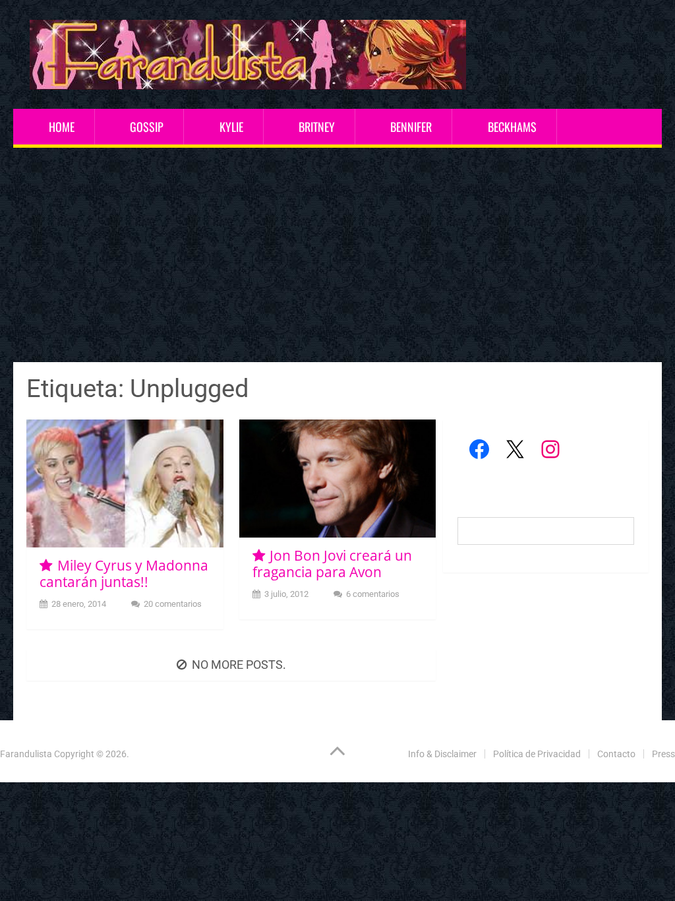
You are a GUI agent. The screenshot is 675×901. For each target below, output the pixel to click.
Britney (317, 126)
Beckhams (512, 126)
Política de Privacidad (537, 754)
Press (663, 754)
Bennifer (411, 126)
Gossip (146, 126)
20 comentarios (173, 604)
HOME (61, 126)
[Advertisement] (338, 256)
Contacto (616, 754)
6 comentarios (372, 594)
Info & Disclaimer (442, 754)
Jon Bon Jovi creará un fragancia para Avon (332, 563)
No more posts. (239, 664)
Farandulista (26, 754)
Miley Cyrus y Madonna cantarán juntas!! (124, 573)
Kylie (231, 126)
